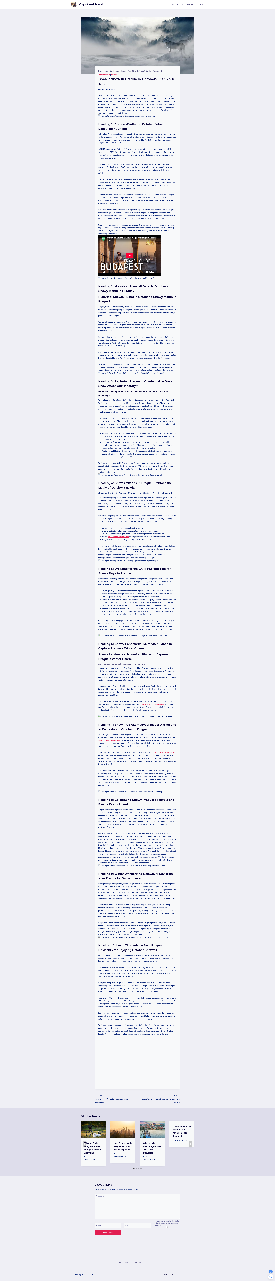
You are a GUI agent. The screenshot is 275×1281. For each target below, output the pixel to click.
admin (102, 89)
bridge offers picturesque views (152, 704)
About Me (189, 4)
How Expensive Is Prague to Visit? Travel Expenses (123, 1146)
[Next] (190, 1144)
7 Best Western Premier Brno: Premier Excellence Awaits (160, 1098)
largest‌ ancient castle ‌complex (163, 752)
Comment (100, 1196)
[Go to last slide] (84, 1144)
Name (99, 1225)
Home (171, 4)
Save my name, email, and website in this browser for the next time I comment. (167, 1223)
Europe (114, 75)
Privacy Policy (167, 1274)
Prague (120, 75)
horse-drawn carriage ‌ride (118, 536)
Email (128, 1225)
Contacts (199, 4)
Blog (119, 1263)
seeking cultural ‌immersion (109, 740)
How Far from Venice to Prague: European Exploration (112, 1098)
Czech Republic (104, 75)
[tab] (133, 1168)
